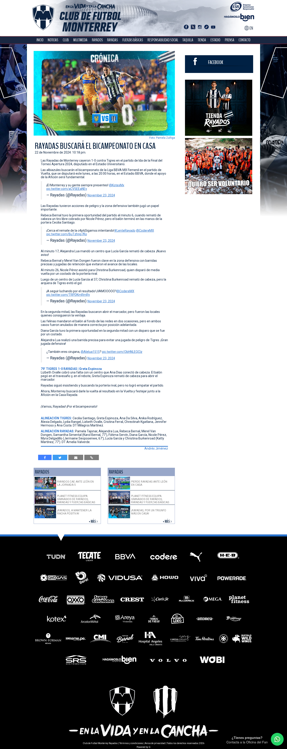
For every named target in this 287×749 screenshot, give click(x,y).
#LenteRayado (124, 230)
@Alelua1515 (90, 352)
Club (66, 40)
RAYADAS (112, 40)
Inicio (40, 40)
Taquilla (188, 40)
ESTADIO (215, 40)
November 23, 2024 (101, 195)
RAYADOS (97, 40)
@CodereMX (145, 230)
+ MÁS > (93, 521)
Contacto (244, 40)
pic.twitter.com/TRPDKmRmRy (68, 295)
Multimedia (80, 40)
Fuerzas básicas (132, 40)
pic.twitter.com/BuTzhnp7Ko (66, 234)
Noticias (53, 40)
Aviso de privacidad (155, 743)
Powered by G (143, 747)
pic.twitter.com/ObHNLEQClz (122, 352)
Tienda (202, 40)
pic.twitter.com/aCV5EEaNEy (66, 189)
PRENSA (229, 40)
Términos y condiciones (131, 743)
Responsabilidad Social (163, 40)
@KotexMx (116, 185)
